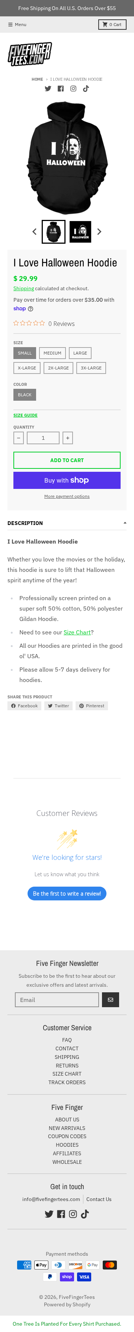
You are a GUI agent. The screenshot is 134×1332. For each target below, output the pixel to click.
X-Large (27, 368)
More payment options (67, 496)
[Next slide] (99, 231)
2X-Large (58, 368)
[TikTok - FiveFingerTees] (86, 88)
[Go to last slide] (35, 231)
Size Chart (77, 632)
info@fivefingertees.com (51, 1199)
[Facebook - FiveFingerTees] (61, 88)
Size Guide (25, 415)
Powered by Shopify (67, 1304)
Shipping (23, 288)
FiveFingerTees (77, 1297)
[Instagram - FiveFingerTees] (73, 88)
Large (80, 353)
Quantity (23, 427)
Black (25, 394)
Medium (52, 353)
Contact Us (99, 1199)
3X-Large (91, 368)
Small (25, 353)
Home (37, 79)
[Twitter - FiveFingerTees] (48, 88)
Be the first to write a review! (67, 893)
